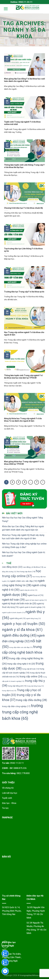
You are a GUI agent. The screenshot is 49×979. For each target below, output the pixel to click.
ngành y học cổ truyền (23, 624)
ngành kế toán (13, 599)
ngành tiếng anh (18, 618)
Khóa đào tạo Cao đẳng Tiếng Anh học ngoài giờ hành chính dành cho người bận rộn (23, 528)
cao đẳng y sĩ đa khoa (33, 567)
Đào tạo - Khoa (9, 803)
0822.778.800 (23, 773)
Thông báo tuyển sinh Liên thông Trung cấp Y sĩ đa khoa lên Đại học (24, 166)
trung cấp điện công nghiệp (16, 706)
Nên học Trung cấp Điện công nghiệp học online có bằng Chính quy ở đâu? (24, 545)
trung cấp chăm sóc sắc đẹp (21, 647)
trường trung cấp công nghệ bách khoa (22, 712)
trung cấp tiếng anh (17, 686)
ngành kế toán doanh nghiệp (36, 600)
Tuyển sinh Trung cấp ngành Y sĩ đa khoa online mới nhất (22, 123)
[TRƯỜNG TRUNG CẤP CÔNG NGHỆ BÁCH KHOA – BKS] (27, 7)
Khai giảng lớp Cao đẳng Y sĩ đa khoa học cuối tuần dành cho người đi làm (24, 80)
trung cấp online (31, 676)
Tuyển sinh (7, 798)
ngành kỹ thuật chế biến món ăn (19, 603)
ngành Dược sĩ (35, 595)
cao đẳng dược (12, 567)
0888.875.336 (20, 768)
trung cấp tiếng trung (35, 686)
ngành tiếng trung (33, 618)
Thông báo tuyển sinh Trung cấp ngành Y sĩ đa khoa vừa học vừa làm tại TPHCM (23, 376)
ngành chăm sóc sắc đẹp (23, 581)
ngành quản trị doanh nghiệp (32, 607)
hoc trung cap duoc (26, 572)
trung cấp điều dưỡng (31, 700)
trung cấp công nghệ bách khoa (22, 652)
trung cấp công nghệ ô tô (21, 663)
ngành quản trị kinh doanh (13, 612)
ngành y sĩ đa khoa (22, 629)
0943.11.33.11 (17, 763)
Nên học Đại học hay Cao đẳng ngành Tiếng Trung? (22, 519)
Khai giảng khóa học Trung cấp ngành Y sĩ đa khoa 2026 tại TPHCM (24, 462)
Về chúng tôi (8, 788)
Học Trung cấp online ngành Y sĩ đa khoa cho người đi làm (24, 333)
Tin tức (5, 808)
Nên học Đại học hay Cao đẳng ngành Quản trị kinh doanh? (23, 554)
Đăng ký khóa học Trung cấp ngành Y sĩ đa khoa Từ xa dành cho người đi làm (23, 419)
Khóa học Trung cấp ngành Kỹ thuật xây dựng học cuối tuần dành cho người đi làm (23, 537)
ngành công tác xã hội (28, 590)
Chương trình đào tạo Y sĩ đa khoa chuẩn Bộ (23, 208)
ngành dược (14, 595)
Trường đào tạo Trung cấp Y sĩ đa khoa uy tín (24, 292)
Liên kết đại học (9, 793)
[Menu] (4, 9)
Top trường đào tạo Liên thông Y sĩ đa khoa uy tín (23, 250)
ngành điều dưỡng (19, 635)
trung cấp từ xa (9, 691)
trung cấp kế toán (30, 669)
